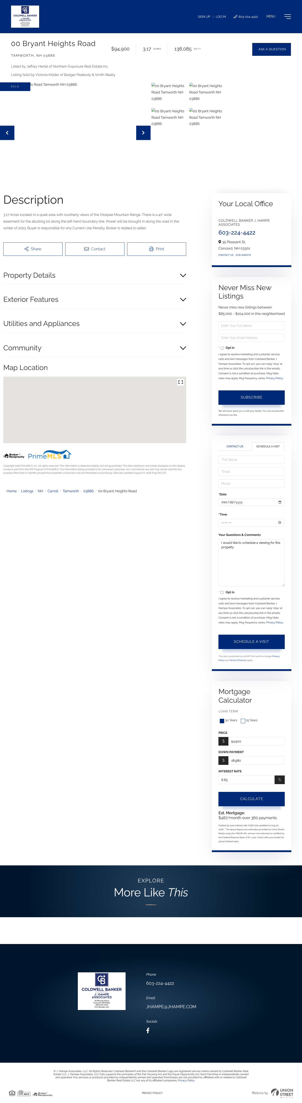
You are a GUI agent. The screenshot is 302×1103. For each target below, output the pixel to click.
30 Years (231, 720)
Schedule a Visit (268, 446)
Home (12, 491)
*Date (222, 494)
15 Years (252, 720)
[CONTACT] (271, 49)
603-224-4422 (248, 17)
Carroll (53, 491)
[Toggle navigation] (278, 16)
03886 (88, 491)
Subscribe (251, 397)
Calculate (251, 799)
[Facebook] (148, 1030)
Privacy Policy (274, 378)
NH (40, 491)
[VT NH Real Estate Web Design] (272, 1093)
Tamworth (71, 491)
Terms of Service (238, 660)
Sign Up (204, 17)
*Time (222, 514)
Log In (221, 17)
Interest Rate (230, 771)
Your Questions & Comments (239, 535)
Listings (27, 491)
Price (222, 733)
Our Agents (243, 255)
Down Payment (231, 752)
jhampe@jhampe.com (171, 1006)
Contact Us (225, 255)
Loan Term (228, 711)
